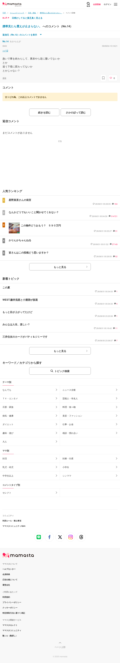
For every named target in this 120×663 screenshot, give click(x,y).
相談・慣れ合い (70, 432)
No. (5, 41)
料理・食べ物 (69, 406)
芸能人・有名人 (70, 398)
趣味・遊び (7, 432)
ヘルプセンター (9, 569)
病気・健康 (7, 415)
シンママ (66, 475)
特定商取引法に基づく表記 (13, 613)
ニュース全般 (69, 389)
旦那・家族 (7, 406)
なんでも (6, 389)
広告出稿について (10, 579)
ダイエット (7, 424)
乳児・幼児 (7, 467)
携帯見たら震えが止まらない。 (22, 26)
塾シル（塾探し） (10, 636)
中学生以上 (7, 475)
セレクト (6, 492)
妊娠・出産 (67, 458)
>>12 (5, 50)
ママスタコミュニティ (11, 630)
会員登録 (97, 4)
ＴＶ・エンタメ (10, 398)
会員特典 (6, 574)
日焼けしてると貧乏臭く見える (27, 17)
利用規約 (6, 597)
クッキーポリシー (10, 607)
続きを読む (44, 112)
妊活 (4, 458)
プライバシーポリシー (11, 602)
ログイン (107, 4)
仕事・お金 (67, 424)
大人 (4, 441)
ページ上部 (60, 647)
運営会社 (6, 585)
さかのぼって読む (76, 112)
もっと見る (60, 267)
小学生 (65, 467)
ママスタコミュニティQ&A (13, 526)
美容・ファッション (72, 415)
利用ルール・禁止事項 (11, 521)
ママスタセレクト (10, 625)
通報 (4, 78)
